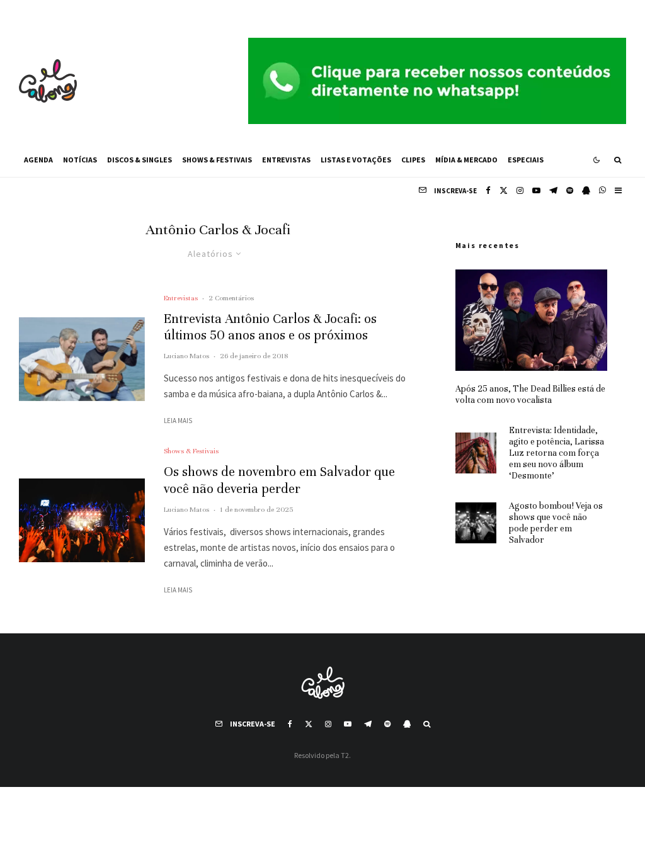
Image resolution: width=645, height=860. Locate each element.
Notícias (80, 159)
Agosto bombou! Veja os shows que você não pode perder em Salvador (556, 523)
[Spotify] (570, 190)
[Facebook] (488, 190)
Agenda (38, 159)
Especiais (526, 159)
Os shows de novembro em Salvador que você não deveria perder (279, 480)
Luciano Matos (186, 355)
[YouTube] (536, 190)
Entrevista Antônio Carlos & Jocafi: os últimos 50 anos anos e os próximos (270, 327)
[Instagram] (520, 190)
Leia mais (178, 420)
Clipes (413, 159)
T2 (345, 755)
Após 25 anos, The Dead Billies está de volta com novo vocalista (530, 394)
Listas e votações (356, 159)
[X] (503, 190)
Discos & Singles (139, 159)
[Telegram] (553, 190)
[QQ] (586, 190)
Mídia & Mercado (466, 159)
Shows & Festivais (217, 159)
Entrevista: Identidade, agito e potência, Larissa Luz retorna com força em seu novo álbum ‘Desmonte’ (556, 453)
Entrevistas (286, 159)
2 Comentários (231, 297)
